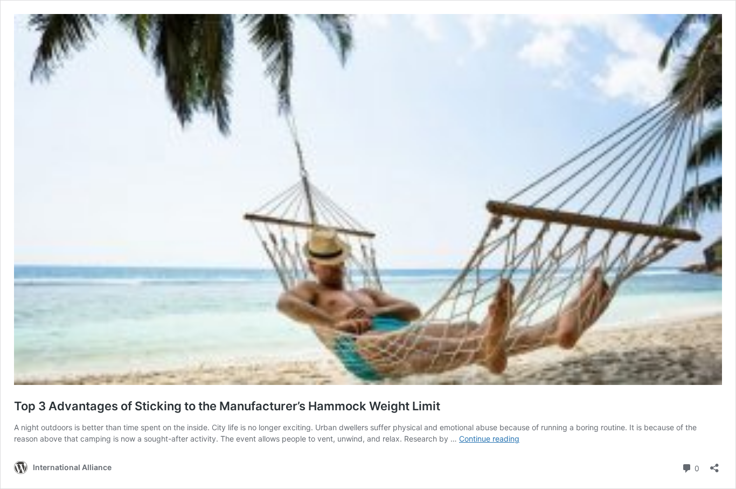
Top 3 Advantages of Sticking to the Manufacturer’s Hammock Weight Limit (227, 406)
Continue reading (489, 438)
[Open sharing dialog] (714, 464)
